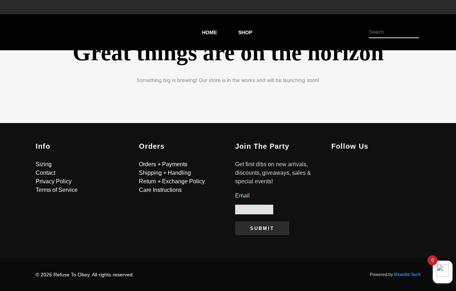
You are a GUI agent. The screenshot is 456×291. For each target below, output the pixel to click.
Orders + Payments (163, 164)
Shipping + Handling (165, 173)
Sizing (44, 164)
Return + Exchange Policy (172, 181)
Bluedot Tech (407, 274)
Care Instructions (160, 190)
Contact (45, 173)
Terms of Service (57, 190)
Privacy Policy (54, 181)
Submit (262, 228)
